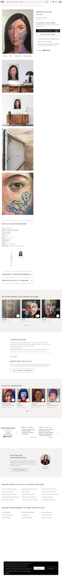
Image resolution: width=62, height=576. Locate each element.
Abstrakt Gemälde (47, 512)
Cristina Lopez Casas (39, 405)
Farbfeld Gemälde (47, 515)
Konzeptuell (8, 232)
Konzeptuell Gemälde (24, 5)
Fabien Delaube (35, 5)
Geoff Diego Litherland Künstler (11, 497)
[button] (60, 2)
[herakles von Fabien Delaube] (51, 309)
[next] (58, 309)
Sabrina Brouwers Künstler (29, 489)
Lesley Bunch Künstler (28, 494)
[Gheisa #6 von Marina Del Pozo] (53, 395)
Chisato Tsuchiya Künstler (49, 489)
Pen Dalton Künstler (47, 497)
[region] (37, 432)
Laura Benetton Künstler (48, 499)
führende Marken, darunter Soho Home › (47, 45)
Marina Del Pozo (52, 405)
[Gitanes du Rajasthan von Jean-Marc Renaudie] (8, 395)
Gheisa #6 (49, 403)
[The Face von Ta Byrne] (23, 395)
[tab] (17, 224)
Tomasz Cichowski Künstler (30, 499)
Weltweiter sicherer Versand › (45, 41)
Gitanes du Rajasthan (6, 403)
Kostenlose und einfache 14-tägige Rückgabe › (49, 38)
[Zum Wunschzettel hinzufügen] (58, 30)
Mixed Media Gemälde (28, 512)
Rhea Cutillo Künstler (8, 499)
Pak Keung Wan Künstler (29, 497)
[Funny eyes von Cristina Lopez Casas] (38, 395)
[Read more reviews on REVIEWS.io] (7, 437)
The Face (19, 403)
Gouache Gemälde (7, 515)
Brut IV (23, 319)
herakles (44, 319)
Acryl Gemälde (6, 512)
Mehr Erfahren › (40, 26)
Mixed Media (15, 230)
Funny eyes (34, 403)
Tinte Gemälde (6, 517)
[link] (47, 1)
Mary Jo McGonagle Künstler (50, 494)
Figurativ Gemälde (47, 517)
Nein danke (51, 568)
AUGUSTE (4, 319)
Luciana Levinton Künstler (9, 489)
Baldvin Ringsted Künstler (9, 494)
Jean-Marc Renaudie (9, 405)
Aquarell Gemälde (27, 517)
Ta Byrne (20, 405)
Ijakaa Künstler (26, 491)
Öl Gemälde (25, 515)
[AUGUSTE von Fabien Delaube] (11, 309)
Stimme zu (39, 568)
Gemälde (15, 5)
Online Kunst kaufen (7, 5)
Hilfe (10, 55)
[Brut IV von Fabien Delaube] (31, 309)
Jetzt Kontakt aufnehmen (22, 370)
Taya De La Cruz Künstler (49, 491)
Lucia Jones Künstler (8, 491)
